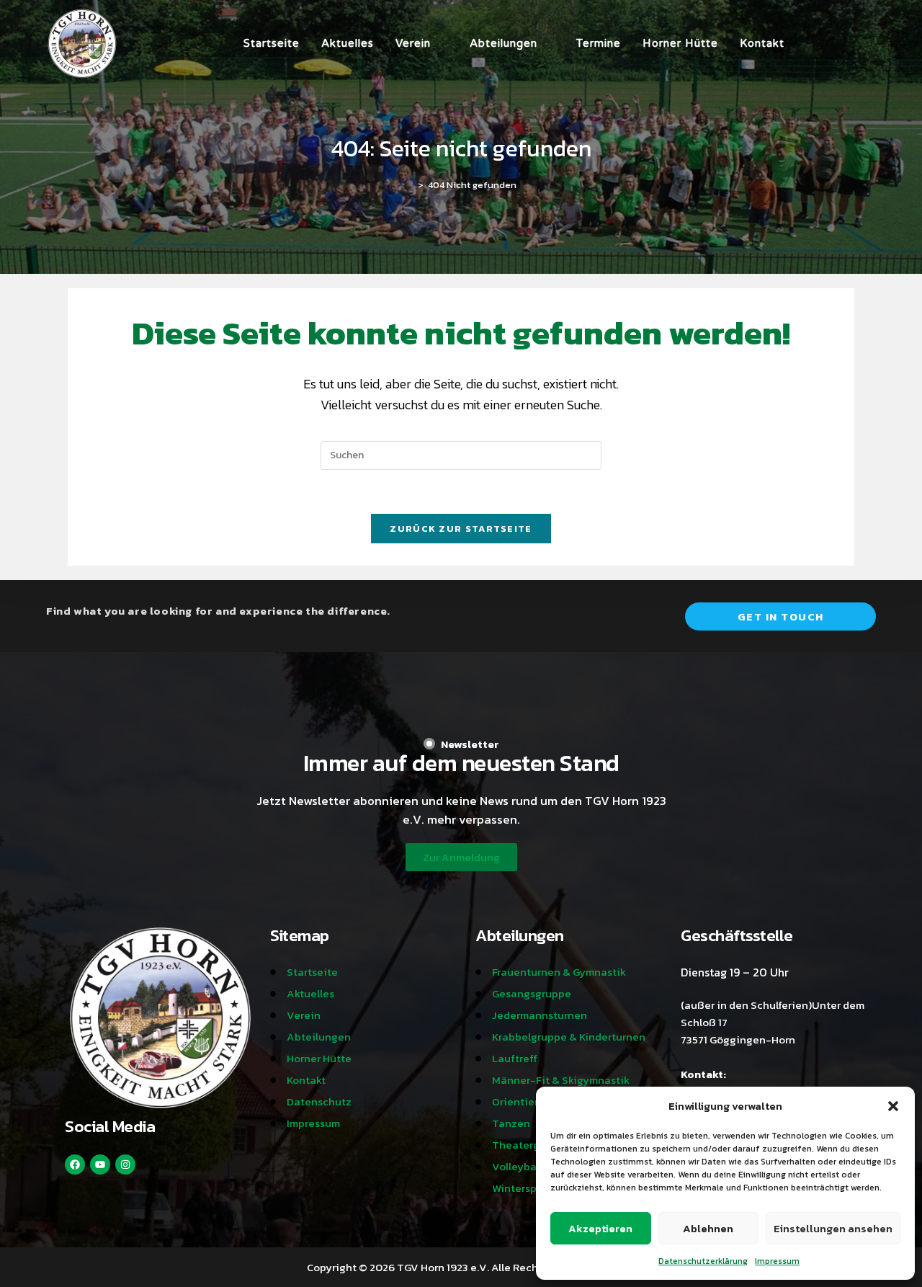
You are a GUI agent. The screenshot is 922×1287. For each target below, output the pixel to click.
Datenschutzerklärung (703, 1261)
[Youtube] (100, 1164)
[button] (893, 1106)
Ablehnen (708, 1228)
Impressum (777, 1261)
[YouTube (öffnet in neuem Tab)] (851, 43)
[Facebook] (75, 1164)
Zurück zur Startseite (461, 528)
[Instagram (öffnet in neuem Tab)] (831, 43)
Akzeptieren (600, 1228)
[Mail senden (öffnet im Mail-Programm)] (871, 43)
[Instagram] (125, 1164)
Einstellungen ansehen (833, 1228)
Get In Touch (781, 616)
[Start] (409, 185)
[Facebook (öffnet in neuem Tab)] (811, 43)
